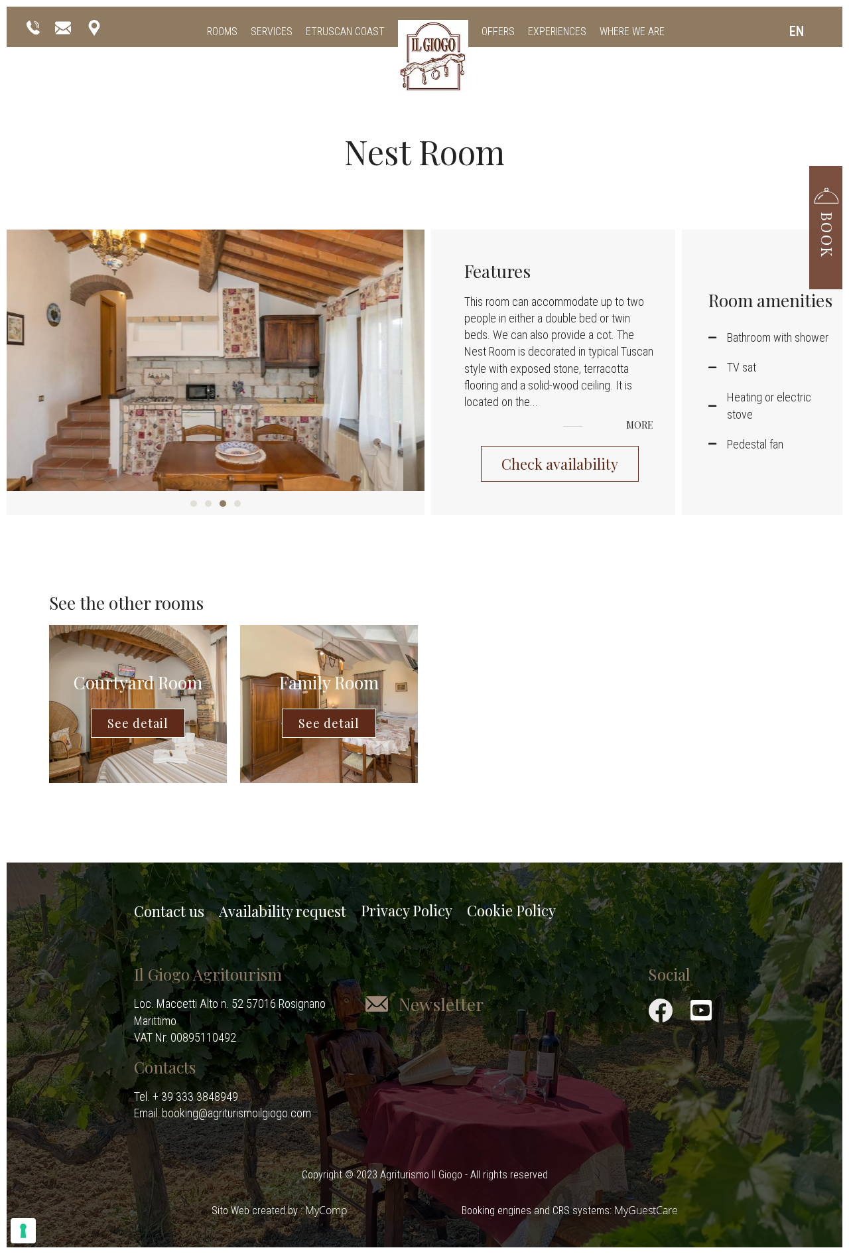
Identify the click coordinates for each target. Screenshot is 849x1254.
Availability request (282, 911)
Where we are (632, 31)
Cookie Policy (511, 910)
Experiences (557, 31)
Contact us (169, 911)
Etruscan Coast (345, 31)
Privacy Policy (406, 910)
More (640, 425)
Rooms (222, 31)
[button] (825, 221)
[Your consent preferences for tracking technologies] (23, 1230)
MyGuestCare (646, 1210)
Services (272, 31)
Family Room (329, 682)
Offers (498, 31)
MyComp (326, 1210)
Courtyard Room (138, 682)
